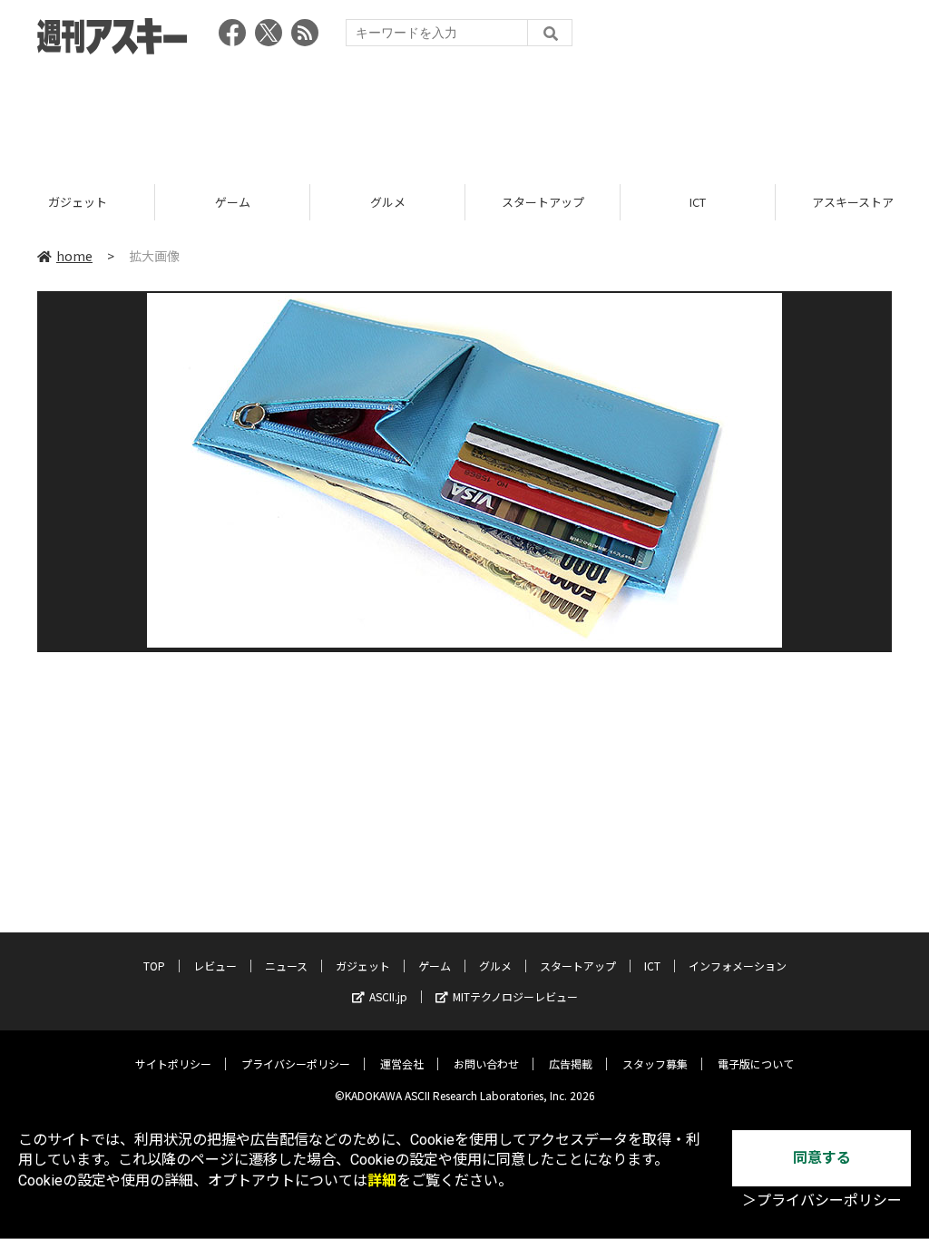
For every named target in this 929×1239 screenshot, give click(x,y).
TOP (154, 965)
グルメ (388, 201)
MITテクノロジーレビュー (515, 996)
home (74, 256)
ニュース (286, 965)
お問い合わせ (486, 1063)
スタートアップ (543, 201)
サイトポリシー (173, 1063)
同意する (822, 1157)
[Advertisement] (464, 113)
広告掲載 (570, 1063)
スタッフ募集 (655, 1063)
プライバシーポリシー (295, 1063)
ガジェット (77, 201)
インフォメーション (738, 965)
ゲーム (232, 201)
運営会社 (402, 1063)
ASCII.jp (388, 996)
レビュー (215, 965)
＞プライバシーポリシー (822, 1200)
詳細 (381, 1180)
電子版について (756, 1063)
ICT (697, 201)
